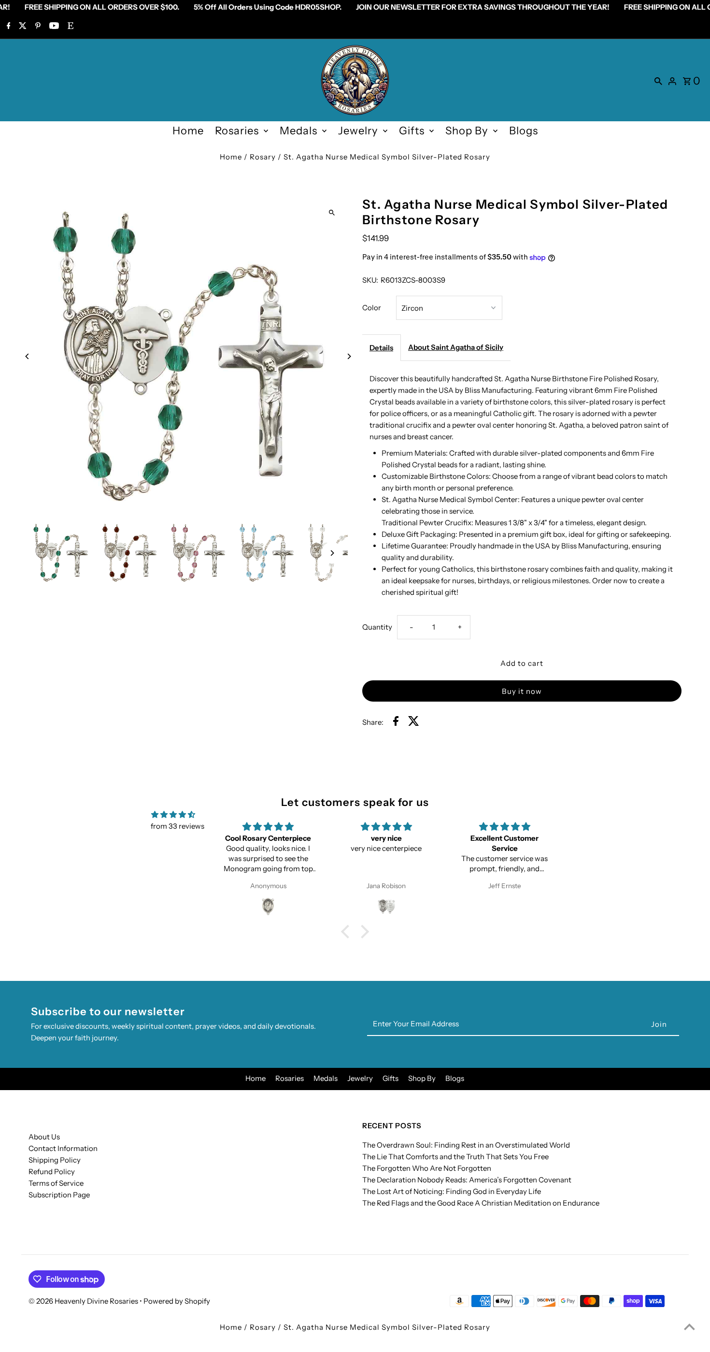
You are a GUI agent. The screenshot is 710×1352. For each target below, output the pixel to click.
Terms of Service (56, 1183)
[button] (348, 931)
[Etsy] (69, 26)
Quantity (377, 627)
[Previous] (27, 356)
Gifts (412, 130)
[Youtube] (53, 26)
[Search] (658, 80)
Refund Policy (51, 1171)
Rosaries (237, 130)
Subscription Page (59, 1194)
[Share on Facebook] (395, 722)
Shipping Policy (54, 1160)
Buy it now (522, 691)
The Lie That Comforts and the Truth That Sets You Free (455, 1156)
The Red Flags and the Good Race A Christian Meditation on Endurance (480, 1203)
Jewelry (358, 130)
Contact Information (63, 1148)
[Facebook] (7, 26)
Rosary (263, 156)
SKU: (370, 280)
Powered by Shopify (176, 1301)
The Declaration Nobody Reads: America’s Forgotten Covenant (466, 1179)
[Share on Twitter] (413, 722)
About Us (44, 1136)
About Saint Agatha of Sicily (455, 347)
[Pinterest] (37, 26)
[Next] (349, 356)
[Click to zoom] (332, 212)
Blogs (523, 130)
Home (188, 130)
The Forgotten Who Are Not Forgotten (426, 1168)
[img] (173, 814)
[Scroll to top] (689, 1327)
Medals (298, 130)
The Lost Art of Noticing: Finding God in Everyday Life (451, 1191)
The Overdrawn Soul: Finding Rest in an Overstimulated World (466, 1145)
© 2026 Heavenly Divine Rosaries (84, 1301)
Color (371, 307)
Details (381, 347)
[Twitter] (21, 26)
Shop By (466, 130)
